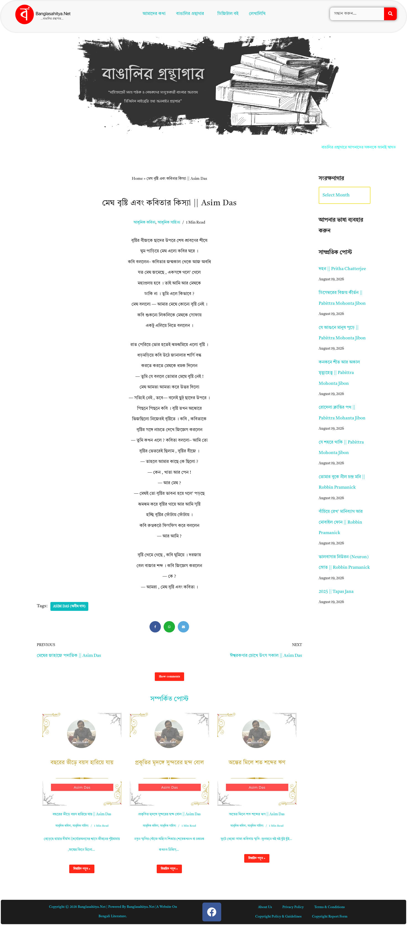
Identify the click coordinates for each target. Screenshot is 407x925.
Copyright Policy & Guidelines (278, 916)
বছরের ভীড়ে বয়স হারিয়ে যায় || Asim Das (82, 814)
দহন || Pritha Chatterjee (342, 269)
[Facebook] (155, 626)
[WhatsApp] (169, 626)
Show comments (169, 676)
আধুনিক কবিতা (144, 223)
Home (137, 179)
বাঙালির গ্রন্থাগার (189, 14)
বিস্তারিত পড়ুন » (79, 870)
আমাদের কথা (152, 14)
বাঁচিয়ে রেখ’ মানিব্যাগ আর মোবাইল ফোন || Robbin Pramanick (341, 522)
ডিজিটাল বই (229, 14)
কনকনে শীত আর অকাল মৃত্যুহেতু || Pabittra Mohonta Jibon (339, 373)
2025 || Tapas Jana (336, 592)
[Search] (390, 14)
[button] (191, 14)
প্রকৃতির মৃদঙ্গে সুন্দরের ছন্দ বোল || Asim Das (169, 814)
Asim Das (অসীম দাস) (69, 606)
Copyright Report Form (329, 916)
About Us (265, 907)
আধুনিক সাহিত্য (169, 223)
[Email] (183, 626)
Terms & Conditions (329, 907)
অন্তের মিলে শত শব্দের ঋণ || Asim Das (257, 814)
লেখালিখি (258, 14)
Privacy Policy (293, 907)
